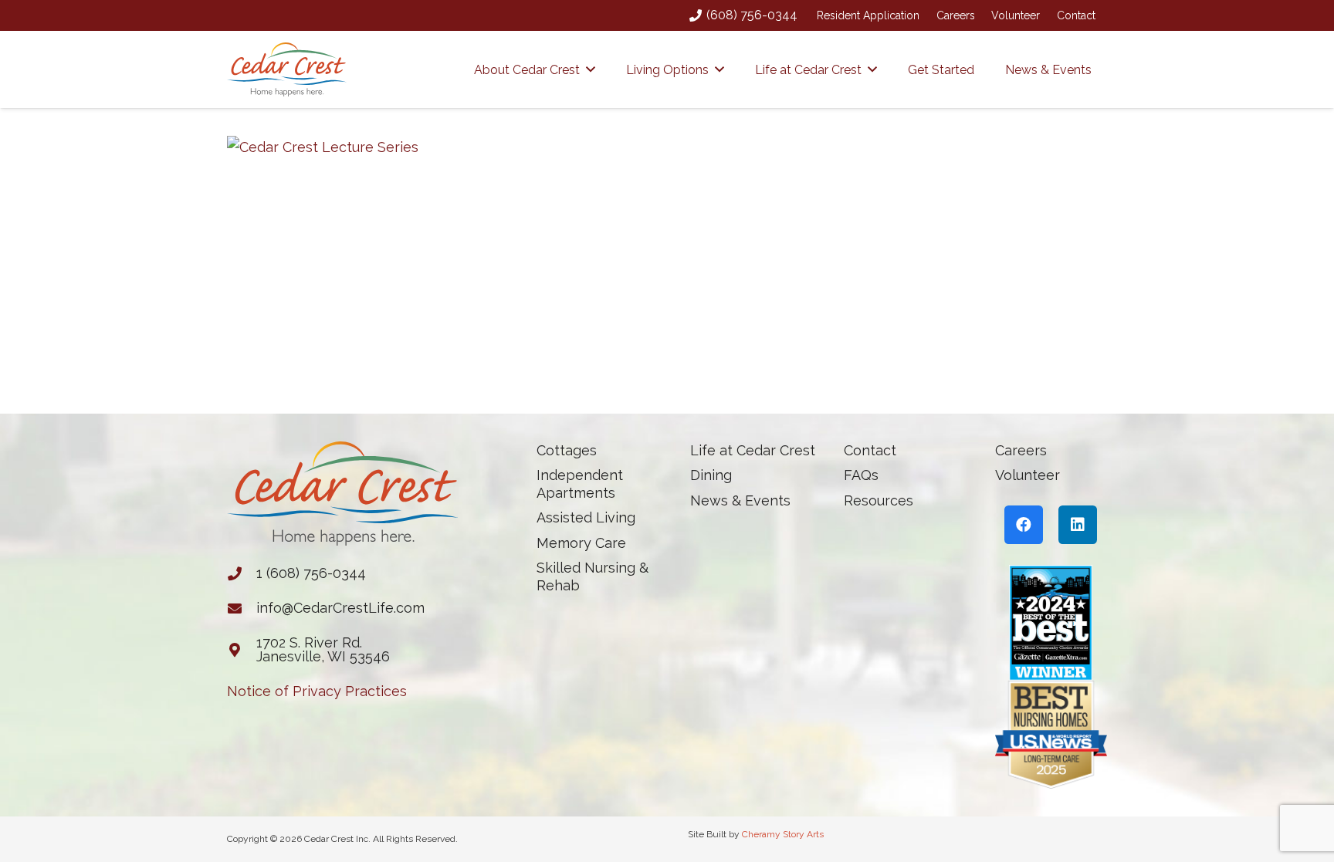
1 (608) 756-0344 (311, 573)
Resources (878, 500)
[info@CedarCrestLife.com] (241, 608)
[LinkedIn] (1077, 524)
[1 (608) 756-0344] (241, 573)
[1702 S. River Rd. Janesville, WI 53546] (241, 650)
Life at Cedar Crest (752, 450)
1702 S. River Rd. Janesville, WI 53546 (323, 649)
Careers (955, 15)
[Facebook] (1023, 524)
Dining (711, 475)
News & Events (740, 500)
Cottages (567, 450)
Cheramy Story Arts (783, 834)
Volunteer (1015, 15)
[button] (590, 69)
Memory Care (581, 543)
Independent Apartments (580, 484)
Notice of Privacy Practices (317, 691)
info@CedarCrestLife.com (340, 608)
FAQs (861, 475)
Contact (1076, 15)
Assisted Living (586, 517)
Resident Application (868, 15)
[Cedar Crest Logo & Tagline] (287, 69)
